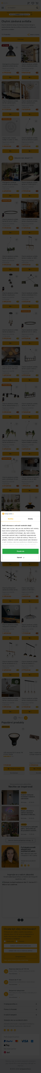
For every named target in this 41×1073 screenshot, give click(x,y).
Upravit (19, 557)
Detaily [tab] (30, 519)
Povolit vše (20, 551)
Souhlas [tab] (10, 519)
